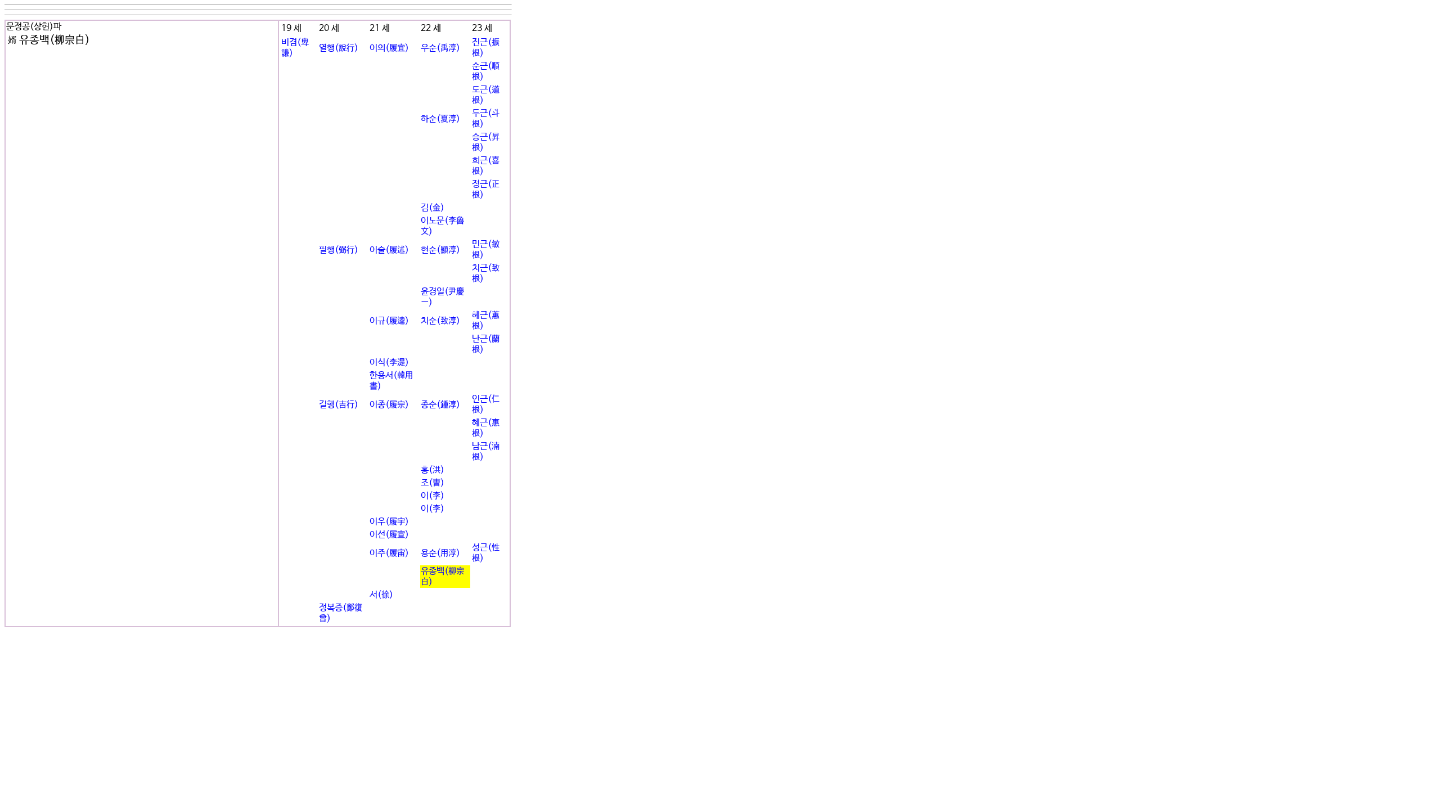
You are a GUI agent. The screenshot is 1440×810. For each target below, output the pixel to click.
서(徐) (381, 595)
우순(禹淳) (440, 48)
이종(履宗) (389, 404)
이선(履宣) (389, 534)
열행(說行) (338, 48)
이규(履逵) (389, 321)
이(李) (432, 495)
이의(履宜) (389, 48)
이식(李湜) (389, 362)
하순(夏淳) (440, 119)
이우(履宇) (389, 521)
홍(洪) (432, 470)
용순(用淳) (440, 553)
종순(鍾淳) (440, 404)
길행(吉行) (338, 404)
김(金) (432, 207)
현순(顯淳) (440, 250)
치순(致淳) (440, 321)
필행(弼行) (338, 250)
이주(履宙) (389, 553)
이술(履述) (389, 250)
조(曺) (432, 483)
